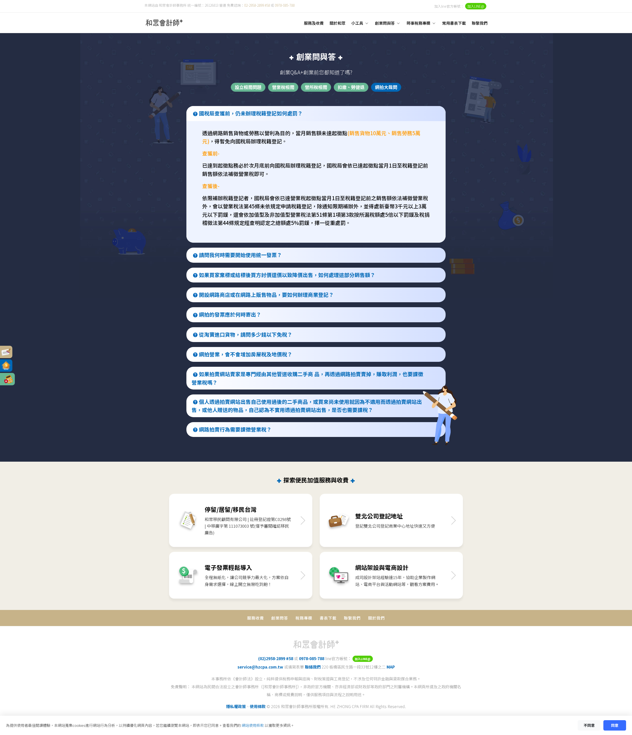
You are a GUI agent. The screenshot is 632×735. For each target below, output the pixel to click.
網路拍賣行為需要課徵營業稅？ (235, 429)
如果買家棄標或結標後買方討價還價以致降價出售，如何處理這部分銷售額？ (287, 275)
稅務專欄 (304, 618)
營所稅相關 (316, 87)
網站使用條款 (253, 725)
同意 (614, 725)
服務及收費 (314, 23)
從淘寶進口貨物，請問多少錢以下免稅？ (245, 334)
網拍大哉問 (386, 87)
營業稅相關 (283, 87)
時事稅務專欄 (418, 23)
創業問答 (279, 618)
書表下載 (328, 618)
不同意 (589, 725)
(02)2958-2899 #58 (275, 658)
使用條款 (258, 706)
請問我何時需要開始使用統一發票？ (240, 255)
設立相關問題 (248, 87)
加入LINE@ (475, 6)
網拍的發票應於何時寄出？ (230, 314)
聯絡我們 (313, 667)
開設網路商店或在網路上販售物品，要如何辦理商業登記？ (266, 294)
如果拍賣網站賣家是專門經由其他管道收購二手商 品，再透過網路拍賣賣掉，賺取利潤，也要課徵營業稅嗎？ (307, 378)
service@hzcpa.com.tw (260, 667)
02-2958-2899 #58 (257, 5)
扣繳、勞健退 (351, 87)
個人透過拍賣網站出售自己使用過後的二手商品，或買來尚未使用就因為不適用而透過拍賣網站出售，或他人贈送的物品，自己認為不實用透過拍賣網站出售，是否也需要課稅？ (307, 405)
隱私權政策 (236, 706)
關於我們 (376, 618)
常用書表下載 (454, 23)
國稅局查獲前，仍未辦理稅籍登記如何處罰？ (251, 113)
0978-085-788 (285, 5)
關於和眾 (337, 23)
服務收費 (255, 618)
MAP (391, 667)
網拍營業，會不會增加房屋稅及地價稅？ (245, 354)
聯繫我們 (480, 23)
